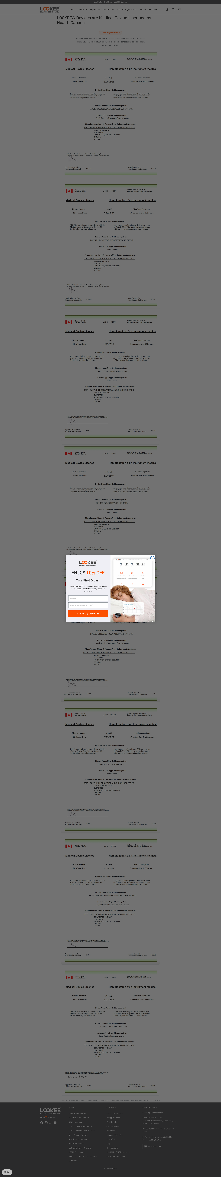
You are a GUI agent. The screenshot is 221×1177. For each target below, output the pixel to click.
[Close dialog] (152, 558)
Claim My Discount (88, 613)
